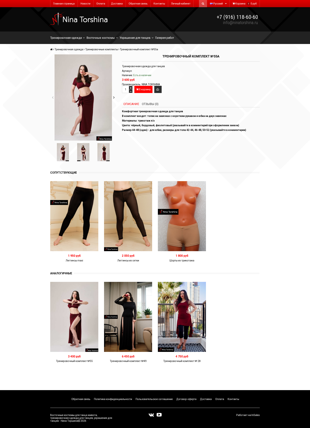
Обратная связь (138, 3)
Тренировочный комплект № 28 (182, 361)
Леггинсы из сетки (128, 260)
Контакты (159, 3)
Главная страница (64, 3)
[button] (113, 97)
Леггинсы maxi (74, 260)
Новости (85, 3)
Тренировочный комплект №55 (74, 361)
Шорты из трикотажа (182, 260)
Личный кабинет (181, 3)
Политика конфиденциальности (112, 399)
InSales (256, 415)
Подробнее (76, 216)
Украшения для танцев (135, 37)
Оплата (100, 3)
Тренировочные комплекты (101, 49)
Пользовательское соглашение (154, 399)
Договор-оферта (186, 399)
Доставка (117, 3)
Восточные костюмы (100, 37)
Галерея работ (164, 37)
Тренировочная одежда (66, 37)
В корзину (144, 89)
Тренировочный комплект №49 (128, 361)
